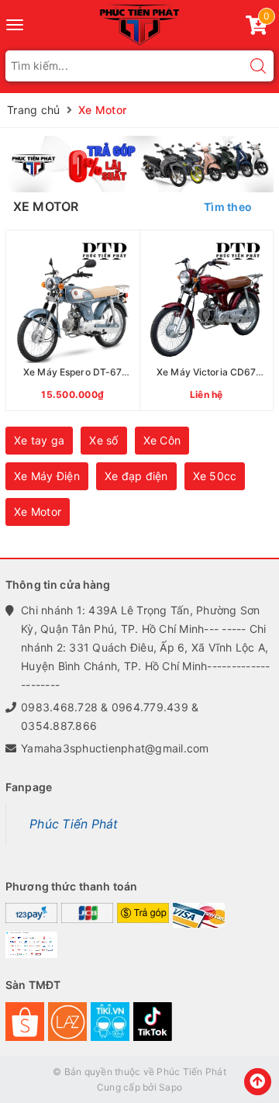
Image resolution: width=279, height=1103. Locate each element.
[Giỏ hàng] (256, 28)
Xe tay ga (39, 440)
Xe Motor (37, 511)
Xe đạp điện (136, 475)
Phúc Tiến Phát (74, 824)
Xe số (103, 440)
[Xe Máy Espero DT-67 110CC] (73, 320)
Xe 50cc (215, 475)
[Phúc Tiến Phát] (139, 23)
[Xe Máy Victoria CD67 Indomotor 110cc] (207, 320)
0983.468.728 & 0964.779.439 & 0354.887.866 (109, 716)
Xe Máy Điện (47, 475)
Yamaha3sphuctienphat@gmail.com (115, 748)
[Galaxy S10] (139, 164)
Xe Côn (162, 440)
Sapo (170, 1087)
